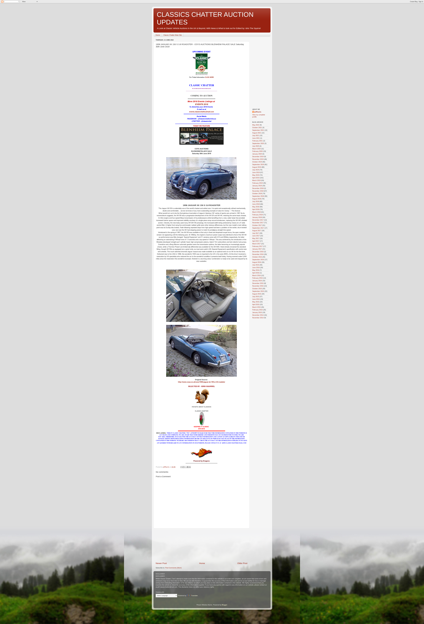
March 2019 (256, 180)
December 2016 (258, 251)
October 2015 (257, 288)
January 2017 (257, 249)
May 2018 (255, 207)
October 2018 (257, 193)
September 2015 (258, 291)
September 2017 (258, 228)
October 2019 (257, 162)
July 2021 (255, 135)
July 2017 (255, 233)
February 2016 (257, 278)
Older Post (242, 563)
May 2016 (255, 270)
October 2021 (257, 127)
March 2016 (256, 275)
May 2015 (255, 302)
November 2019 (258, 159)
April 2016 (255, 273)
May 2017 (255, 238)
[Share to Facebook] (188, 467)
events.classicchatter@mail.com (201, 111)
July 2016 (255, 265)
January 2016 (257, 281)
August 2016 (256, 262)
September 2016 (258, 259)
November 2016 (258, 254)
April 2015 (255, 304)
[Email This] (181, 467)
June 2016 (256, 267)
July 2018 (255, 201)
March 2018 (256, 212)
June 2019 (256, 172)
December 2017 (258, 220)
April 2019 (255, 178)
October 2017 (257, 225)
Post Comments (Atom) (173, 568)
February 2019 (257, 183)
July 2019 (255, 170)
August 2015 (256, 294)
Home (158, 35)
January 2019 (257, 186)
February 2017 (257, 246)
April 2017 (255, 241)
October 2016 (257, 257)
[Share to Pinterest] (190, 467)
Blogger (224, 605)
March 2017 (256, 244)
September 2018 (258, 196)
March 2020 (256, 149)
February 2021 (257, 141)
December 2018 (258, 188)
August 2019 (256, 167)
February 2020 (257, 151)
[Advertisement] (201, 545)
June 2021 (256, 138)
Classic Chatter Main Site (172, 35)
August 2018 (256, 199)
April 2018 (255, 209)
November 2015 (258, 286)
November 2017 (258, 222)
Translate (194, 595)
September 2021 (258, 130)
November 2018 (258, 191)
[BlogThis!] (183, 467)
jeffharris (258, 112)
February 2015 (257, 310)
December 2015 (258, 283)
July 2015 (255, 296)
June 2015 (256, 299)
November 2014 (258, 318)
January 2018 (257, 217)
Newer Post (161, 563)
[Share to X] (186, 467)
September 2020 (258, 143)
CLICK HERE (209, 77)
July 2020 (255, 146)
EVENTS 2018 (201, 104)
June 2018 (256, 204)
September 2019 (258, 164)
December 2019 (258, 156)
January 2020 (257, 154)
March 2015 (256, 307)
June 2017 (256, 236)
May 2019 (255, 175)
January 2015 (257, 312)
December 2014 (258, 315)
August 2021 (256, 133)
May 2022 (255, 125)
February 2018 (257, 215)
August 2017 (256, 230)
